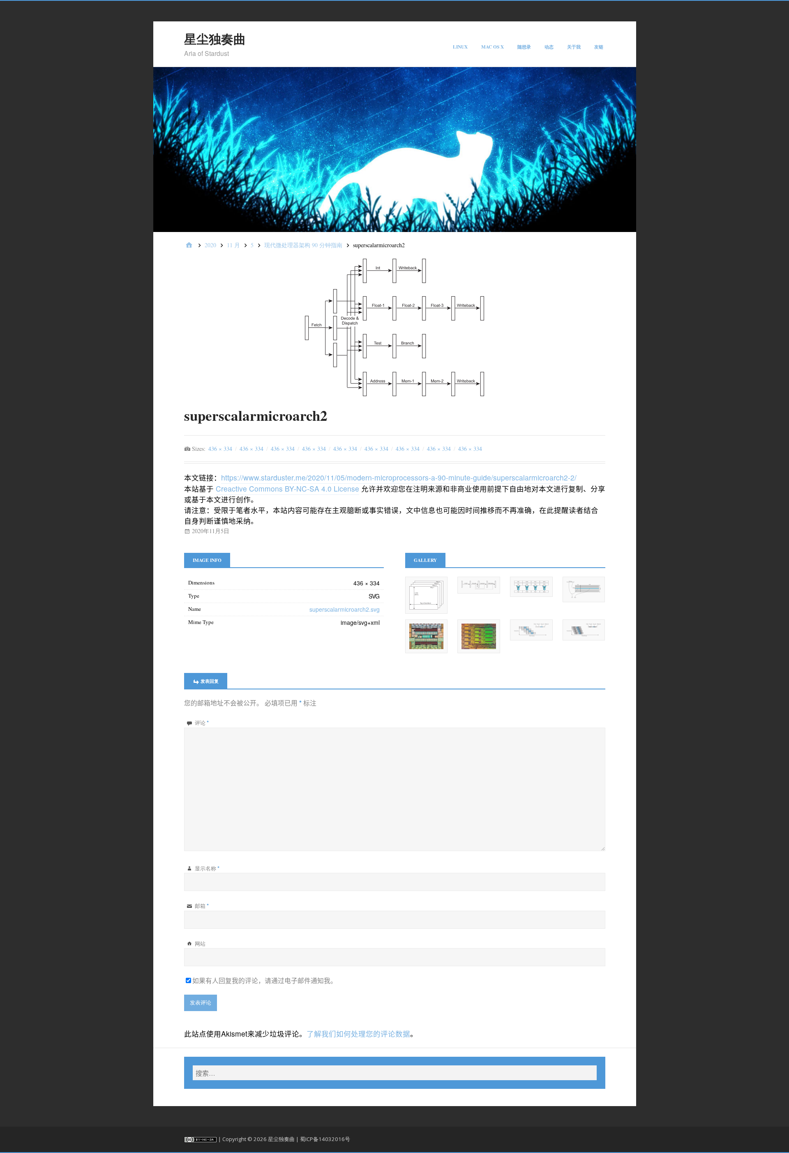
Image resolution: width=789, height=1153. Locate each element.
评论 (202, 722)
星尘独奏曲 (215, 39)
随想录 (524, 46)
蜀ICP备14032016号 (325, 1139)
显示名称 (207, 868)
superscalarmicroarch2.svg (344, 609)
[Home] (189, 245)
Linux (460, 46)
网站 (200, 943)
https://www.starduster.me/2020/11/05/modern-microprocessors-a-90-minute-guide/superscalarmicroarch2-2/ (399, 477)
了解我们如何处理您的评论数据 (358, 1033)
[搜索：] (395, 1072)
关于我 (574, 46)
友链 (598, 46)
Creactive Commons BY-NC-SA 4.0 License (287, 488)
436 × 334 (220, 448)
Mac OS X (492, 46)
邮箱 (202, 905)
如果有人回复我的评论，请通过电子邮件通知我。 (264, 980)
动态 (549, 46)
